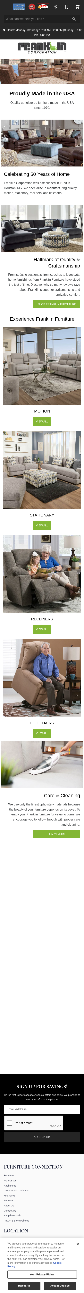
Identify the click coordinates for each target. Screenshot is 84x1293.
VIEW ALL (42, 421)
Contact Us (10, 1210)
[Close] (77, 1244)
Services (8, 1200)
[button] (6, 7)
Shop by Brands (12, 1215)
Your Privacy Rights (42, 1274)
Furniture (9, 1175)
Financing (9, 1195)
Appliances (10, 1185)
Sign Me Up (42, 1137)
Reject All (24, 1285)
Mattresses (10, 1180)
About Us (9, 1205)
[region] (42, 1265)
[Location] (56, 7)
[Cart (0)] (77, 7)
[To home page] (31, 7)
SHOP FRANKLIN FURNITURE (57, 304)
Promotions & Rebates (16, 1190)
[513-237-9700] (66, 7)
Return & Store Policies (16, 1220)
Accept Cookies (60, 1285)
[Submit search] (74, 18)
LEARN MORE (57, 834)
